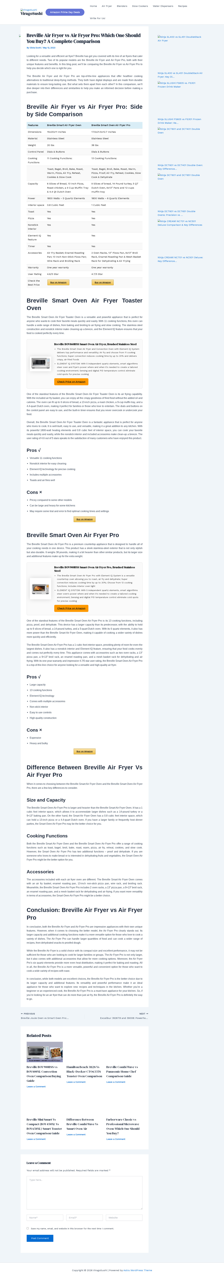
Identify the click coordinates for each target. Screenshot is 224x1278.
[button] (65, 12)
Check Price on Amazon (71, 381)
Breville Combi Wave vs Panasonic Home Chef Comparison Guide (122, 1071)
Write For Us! (97, 18)
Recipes (182, 6)
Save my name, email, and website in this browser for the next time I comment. (72, 1228)
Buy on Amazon (58, 282)
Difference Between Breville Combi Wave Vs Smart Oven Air (82, 1124)
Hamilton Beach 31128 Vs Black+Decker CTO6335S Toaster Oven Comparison (84, 1071)
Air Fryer (107, 6)
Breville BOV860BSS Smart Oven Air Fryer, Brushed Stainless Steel (95, 344)
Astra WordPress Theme (137, 1270)
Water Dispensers (163, 6)
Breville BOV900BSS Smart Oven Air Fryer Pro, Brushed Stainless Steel (94, 569)
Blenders (122, 6)
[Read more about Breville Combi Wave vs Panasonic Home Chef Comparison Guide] (124, 1051)
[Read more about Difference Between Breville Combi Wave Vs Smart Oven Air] (85, 1104)
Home (93, 6)
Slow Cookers (140, 6)
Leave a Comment (36, 1086)
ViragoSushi (32, 13)
